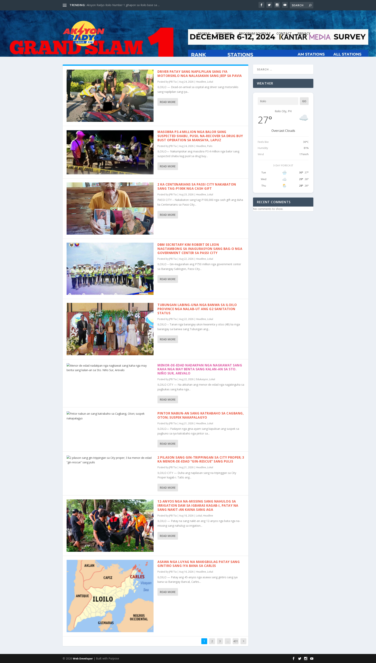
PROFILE (204, 34)
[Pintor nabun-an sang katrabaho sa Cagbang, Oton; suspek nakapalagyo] (110, 416)
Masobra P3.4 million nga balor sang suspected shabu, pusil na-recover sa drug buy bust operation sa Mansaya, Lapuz (200, 136)
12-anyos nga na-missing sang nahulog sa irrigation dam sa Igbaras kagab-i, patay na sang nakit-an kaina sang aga (197, 505)
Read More (168, 102)
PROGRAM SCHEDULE (255, 34)
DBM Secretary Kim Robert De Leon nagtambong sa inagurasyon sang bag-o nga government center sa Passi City (199, 248)
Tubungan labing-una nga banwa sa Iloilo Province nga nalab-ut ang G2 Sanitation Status (197, 309)
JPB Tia (173, 81)
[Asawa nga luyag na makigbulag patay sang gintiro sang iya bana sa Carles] (110, 596)
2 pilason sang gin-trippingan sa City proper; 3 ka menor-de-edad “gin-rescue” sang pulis (200, 459)
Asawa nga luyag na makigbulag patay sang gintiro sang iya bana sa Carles (198, 564)
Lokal (210, 81)
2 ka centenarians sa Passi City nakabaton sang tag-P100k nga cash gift (196, 186)
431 (235, 641)
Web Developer (83, 658)
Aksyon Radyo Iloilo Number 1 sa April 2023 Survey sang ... (124, 5)
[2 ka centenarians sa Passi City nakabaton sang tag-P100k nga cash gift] (110, 208)
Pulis (209, 146)
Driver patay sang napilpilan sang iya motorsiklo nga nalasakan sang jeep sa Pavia (199, 73)
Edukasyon (202, 379)
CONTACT (284, 34)
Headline (201, 81)
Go (304, 101)
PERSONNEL (224, 34)
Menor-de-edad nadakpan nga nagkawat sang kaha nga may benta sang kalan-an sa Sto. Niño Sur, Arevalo (199, 369)
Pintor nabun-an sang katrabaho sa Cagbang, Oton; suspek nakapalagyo (200, 415)
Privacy (304, 34)
